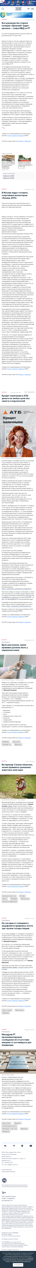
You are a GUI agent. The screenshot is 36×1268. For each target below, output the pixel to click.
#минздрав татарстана (10, 1128)
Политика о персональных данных (11, 1236)
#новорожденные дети (9, 1126)
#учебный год (7, 744)
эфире (10, 806)
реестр (22, 499)
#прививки (6, 741)
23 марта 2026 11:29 (29, 1029)
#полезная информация (10, 901)
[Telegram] (14, 1145)
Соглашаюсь (18, 1264)
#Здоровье (18, 744)
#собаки (22, 896)
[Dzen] (22, 1146)
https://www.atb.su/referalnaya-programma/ (17, 589)
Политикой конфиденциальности (21, 1261)
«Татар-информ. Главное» (15, 135)
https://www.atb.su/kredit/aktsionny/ (18, 606)
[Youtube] (31, 1146)
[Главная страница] (18, 8)
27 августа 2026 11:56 (29, 640)
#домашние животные (9, 896)
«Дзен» (21, 141)
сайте (6, 595)
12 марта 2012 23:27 (29, 189)
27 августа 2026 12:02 (15, 392)
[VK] (5, 1145)
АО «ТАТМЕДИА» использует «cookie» (11, 1242)
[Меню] (32, 9)
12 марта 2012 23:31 (29, 19)
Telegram (28, 141)
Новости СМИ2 (8, 176)
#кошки (5, 898)
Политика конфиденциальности (10, 1249)
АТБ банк (28, 595)
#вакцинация (25, 898)
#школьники (16, 741)
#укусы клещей (7, 1010)
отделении (14, 597)
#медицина (6, 1131)
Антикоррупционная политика (10, 1239)
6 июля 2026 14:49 (30, 761)
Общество (4, 19)
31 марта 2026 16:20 (29, 918)
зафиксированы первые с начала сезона (15, 967)
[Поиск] (3, 9)
